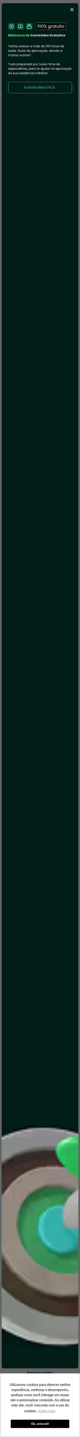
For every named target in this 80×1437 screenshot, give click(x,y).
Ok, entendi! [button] (40, 1423)
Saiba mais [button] (46, 1411)
